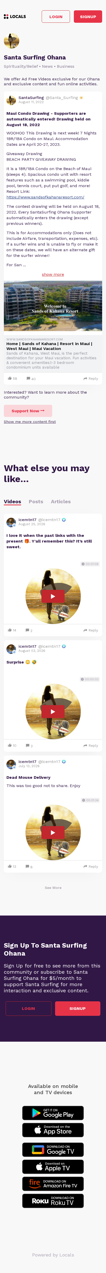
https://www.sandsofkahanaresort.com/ (45, 197)
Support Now (25, 410)
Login (56, 16)
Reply (93, 378)
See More (53, 888)
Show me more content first (30, 422)
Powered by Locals (53, 1254)
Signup (88, 16)
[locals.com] (15, 16)
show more (53, 274)
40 (33, 379)
